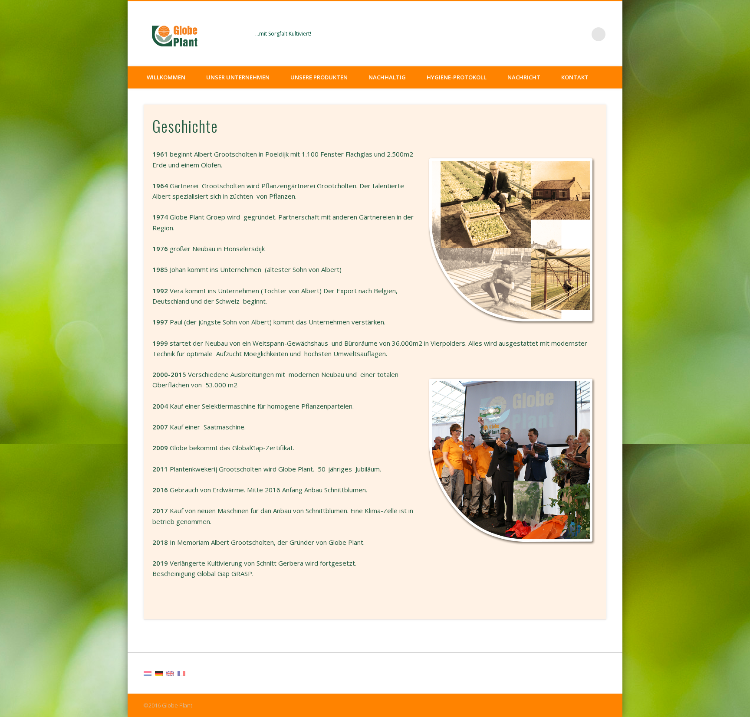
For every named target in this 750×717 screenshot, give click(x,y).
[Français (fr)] (181, 673)
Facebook (563, 34)
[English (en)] (170, 673)
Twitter (581, 34)
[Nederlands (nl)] (147, 673)
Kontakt (575, 77)
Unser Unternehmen (238, 77)
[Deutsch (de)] (159, 673)
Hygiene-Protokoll (457, 77)
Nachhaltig (387, 77)
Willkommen (166, 77)
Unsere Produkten (319, 77)
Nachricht (523, 77)
